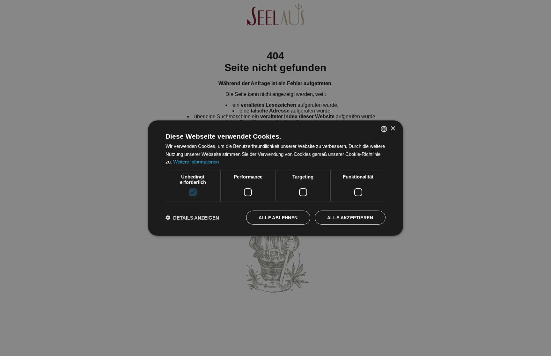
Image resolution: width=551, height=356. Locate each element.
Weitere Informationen (196, 161)
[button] (192, 217)
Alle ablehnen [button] (278, 217)
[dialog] (275, 178)
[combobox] (384, 129)
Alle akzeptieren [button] (350, 217)
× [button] (392, 128)
